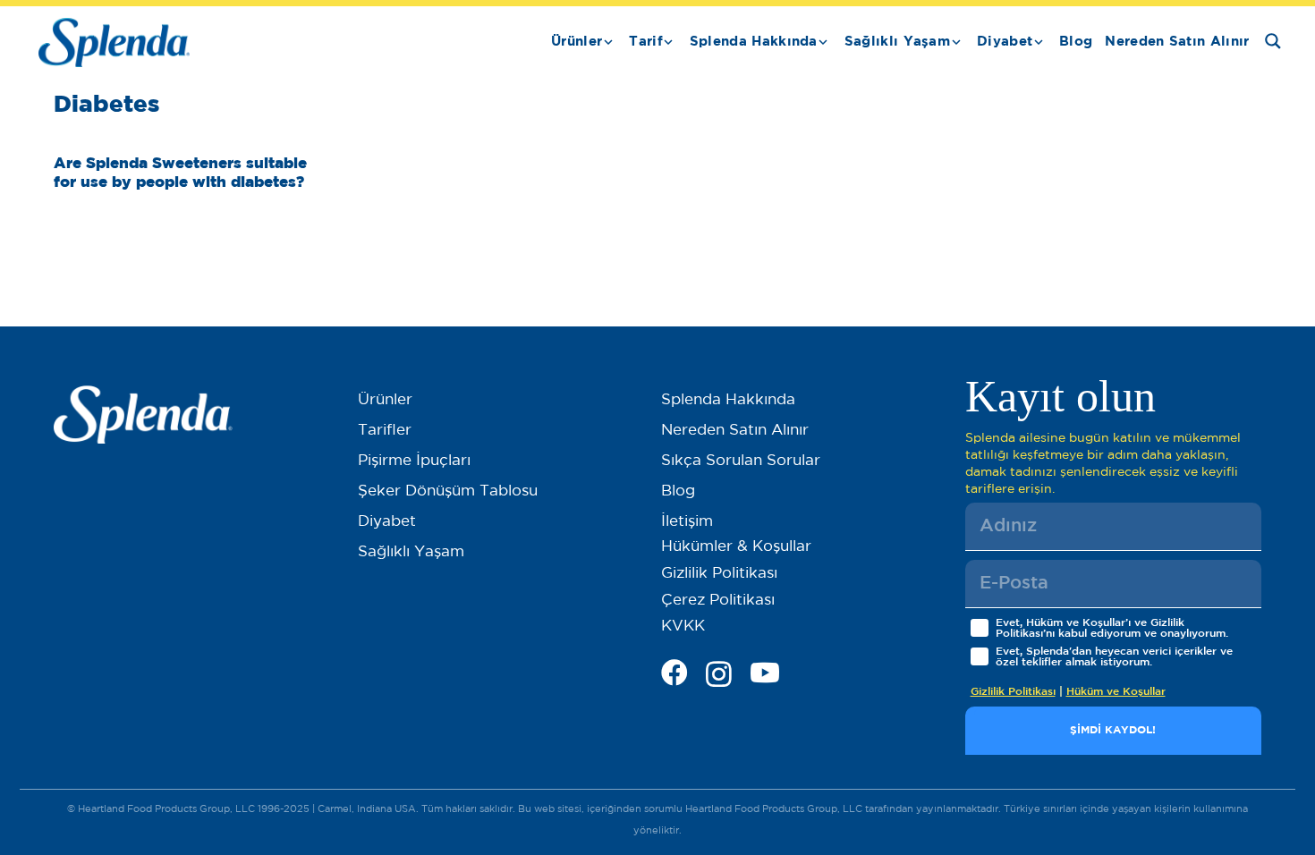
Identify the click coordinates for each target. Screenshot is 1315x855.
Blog (678, 491)
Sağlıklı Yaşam (411, 552)
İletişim (687, 522)
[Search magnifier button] (1273, 41)
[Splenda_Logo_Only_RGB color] (114, 42)
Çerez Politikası (718, 600)
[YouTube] (765, 672)
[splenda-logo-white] (143, 414)
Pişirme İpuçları (414, 461)
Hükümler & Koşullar (736, 547)
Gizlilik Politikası (719, 573)
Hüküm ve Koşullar (1116, 692)
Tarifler (384, 430)
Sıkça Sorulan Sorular (740, 461)
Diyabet (387, 522)
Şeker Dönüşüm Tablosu (448, 491)
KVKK (683, 626)
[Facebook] (674, 672)
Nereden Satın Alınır (735, 430)
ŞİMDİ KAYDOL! (1113, 730)
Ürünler (385, 400)
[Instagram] (719, 674)
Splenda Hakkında (728, 400)
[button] (608, 42)
